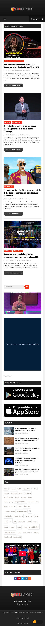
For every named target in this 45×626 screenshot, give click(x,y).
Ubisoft (25, 527)
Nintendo (27, 506)
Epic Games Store (8, 498)
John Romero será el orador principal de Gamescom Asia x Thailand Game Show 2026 (21, 66)
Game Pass (23, 497)
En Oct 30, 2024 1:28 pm (11, 135)
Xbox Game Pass (27, 532)
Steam (29, 521)
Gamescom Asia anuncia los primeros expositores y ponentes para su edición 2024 (21, 255)
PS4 (36, 516)
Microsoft (12, 506)
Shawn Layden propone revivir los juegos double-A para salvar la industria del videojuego (20, 129)
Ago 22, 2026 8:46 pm (21, 443)
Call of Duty (34, 489)
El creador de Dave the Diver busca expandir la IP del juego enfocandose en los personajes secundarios (22, 193)
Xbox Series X (8, 537)
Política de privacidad (22, 618)
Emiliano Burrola (25, 70)
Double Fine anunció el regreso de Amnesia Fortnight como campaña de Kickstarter (27, 439)
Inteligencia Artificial (20, 502)
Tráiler (19, 527)
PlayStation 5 (29, 516)
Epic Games (27, 493)
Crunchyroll (14, 493)
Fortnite (17, 497)
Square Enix (22, 521)
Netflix (20, 506)
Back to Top (22, 623)
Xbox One (35, 533)
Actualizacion (12, 489)
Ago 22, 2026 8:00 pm (21, 465)
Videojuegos (16, 122)
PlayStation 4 (19, 516)
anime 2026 (26, 489)
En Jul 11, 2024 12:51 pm (11, 260)
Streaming (35, 521)
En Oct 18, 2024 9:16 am (11, 199)
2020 (5, 489)
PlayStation (8, 516)
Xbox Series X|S (17, 537)
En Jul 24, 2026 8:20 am (11, 70)
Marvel (5, 506)
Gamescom (19, 61)
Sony (14, 521)
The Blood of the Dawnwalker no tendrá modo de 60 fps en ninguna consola (27, 449)
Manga (37, 502)
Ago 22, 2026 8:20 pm (21, 453)
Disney (20, 493)
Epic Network (16, 613)
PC (30, 511)
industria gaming (8, 502)
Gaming (30, 497)
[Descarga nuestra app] (22, 399)
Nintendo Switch (10, 511)
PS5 (6, 521)
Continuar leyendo (13, 85)
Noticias (7, 122)
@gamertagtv (8, 376)
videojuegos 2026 (10, 532)
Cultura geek (9, 61)
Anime (19, 488)
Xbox (19, 532)
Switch (6, 527)
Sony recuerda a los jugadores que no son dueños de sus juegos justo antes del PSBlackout (26, 460)
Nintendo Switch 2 (22, 511)
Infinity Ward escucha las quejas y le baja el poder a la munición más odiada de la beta (27, 470)
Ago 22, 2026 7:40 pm (21, 474)
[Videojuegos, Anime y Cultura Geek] (22, 11)
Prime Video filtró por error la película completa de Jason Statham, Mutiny (25, 429)
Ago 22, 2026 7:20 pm (21, 433)
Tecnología (12, 527)
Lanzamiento (31, 502)
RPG (10, 521)
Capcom (6, 493)
